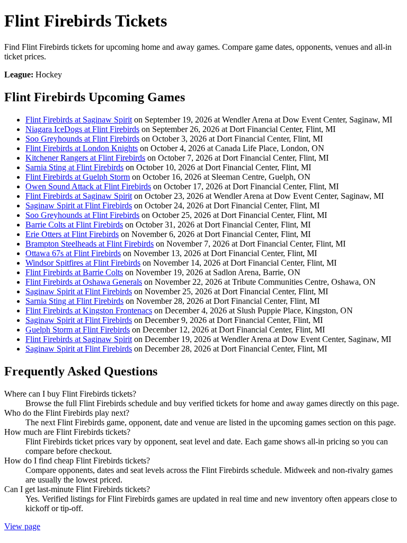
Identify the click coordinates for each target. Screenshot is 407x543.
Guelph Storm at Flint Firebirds (77, 329)
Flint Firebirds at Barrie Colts (74, 272)
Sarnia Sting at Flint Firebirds (74, 167)
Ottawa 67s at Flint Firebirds (73, 253)
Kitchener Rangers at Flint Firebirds (85, 157)
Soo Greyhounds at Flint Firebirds (82, 138)
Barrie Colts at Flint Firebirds (74, 224)
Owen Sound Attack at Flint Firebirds (88, 186)
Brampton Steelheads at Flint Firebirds (89, 243)
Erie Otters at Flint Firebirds (72, 234)
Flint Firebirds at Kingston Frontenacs (88, 310)
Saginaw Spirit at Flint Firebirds (78, 205)
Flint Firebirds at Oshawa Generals (83, 281)
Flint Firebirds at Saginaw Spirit (78, 119)
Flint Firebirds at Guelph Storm (77, 176)
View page (22, 526)
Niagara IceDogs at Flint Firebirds (82, 129)
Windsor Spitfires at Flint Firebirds (82, 262)
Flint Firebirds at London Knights (81, 148)
